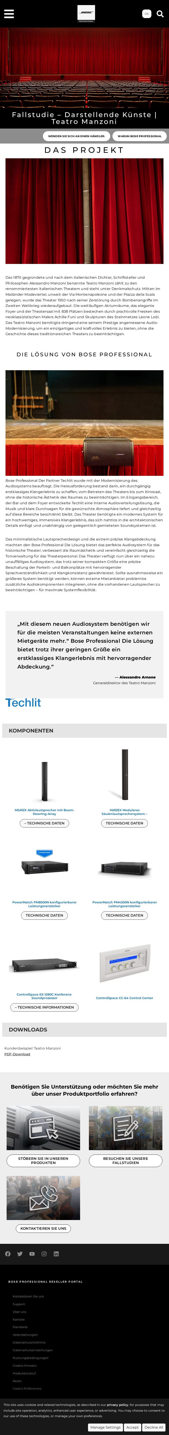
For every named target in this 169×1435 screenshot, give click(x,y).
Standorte (20, 1327)
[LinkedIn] (56, 1253)
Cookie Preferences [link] (27, 1389)
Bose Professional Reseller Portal (45, 1281)
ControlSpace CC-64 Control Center (124, 998)
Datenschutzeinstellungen (33, 1350)
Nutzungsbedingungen (30, 1358)
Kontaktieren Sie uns (28, 1296)
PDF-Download (17, 1054)
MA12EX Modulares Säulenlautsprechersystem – (124, 812)
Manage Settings (105, 1427)
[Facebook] (7, 1253)
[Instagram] (44, 1253)
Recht (17, 1381)
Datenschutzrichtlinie (29, 1342)
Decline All (154, 1427)
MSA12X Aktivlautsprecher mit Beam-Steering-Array (44, 812)
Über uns (19, 1312)
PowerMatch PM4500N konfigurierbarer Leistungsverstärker (124, 904)
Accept (132, 1427)
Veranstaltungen (25, 1334)
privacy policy (117, 1405)
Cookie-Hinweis (24, 1365)
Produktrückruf (24, 1373)
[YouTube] (31, 1253)
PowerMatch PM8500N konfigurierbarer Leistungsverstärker (44, 904)
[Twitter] (19, 1253)
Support (19, 1304)
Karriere (19, 1319)
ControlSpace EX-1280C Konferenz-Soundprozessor (44, 996)
